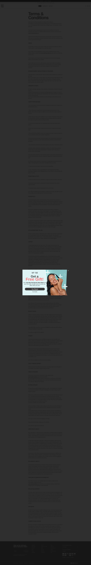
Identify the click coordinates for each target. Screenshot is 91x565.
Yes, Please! (35, 289)
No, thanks (35, 291)
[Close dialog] (68, 270)
